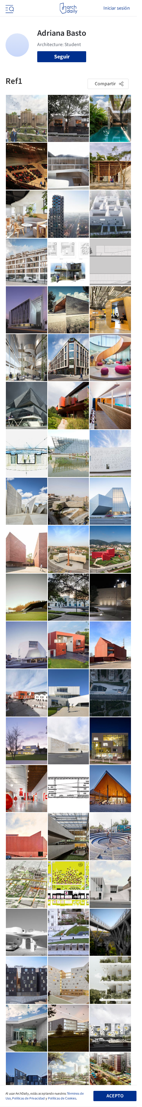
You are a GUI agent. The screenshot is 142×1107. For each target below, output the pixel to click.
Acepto (114, 1096)
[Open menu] (9, 8)
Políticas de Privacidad (28, 1098)
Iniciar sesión (116, 8)
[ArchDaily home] (68, 8)
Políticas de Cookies (62, 1098)
